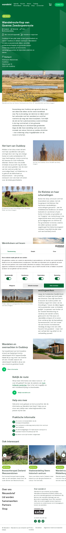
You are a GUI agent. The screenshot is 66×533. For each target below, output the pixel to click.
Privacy (31, 528)
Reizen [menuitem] (29, 4)
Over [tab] (54, 251)
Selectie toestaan (33, 285)
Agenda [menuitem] (15, 4)
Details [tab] (33, 251)
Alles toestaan (54, 285)
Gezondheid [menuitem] (17, 5)
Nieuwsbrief (8, 493)
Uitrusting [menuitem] (26, 5)
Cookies (31, 530)
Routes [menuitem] (22, 4)
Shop (4, 509)
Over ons (7, 489)
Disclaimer (38, 528)
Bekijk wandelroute (24, 392)
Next (63, 455)
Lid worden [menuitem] (40, 5)
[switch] (24, 278)
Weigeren (12, 285)
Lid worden (8, 497)
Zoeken (58, 5)
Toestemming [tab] (11, 251)
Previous (5, 455)
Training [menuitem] (35, 4)
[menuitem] (6, 4)
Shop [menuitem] (33, 5)
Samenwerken (10, 501)
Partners (6, 505)
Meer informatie (13, 369)
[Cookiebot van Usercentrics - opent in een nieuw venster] (56, 246)
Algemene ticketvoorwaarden (53, 528)
